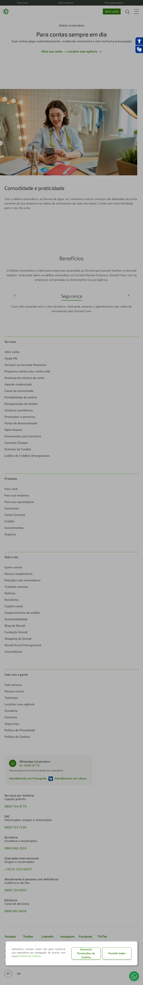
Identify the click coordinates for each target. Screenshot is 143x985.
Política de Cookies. (30, 956)
